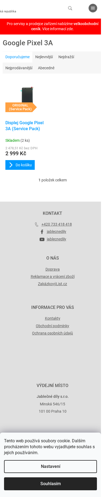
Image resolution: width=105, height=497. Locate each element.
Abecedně (46, 68)
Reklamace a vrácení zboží (53, 276)
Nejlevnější (44, 57)
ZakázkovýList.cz (52, 284)
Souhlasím (50, 483)
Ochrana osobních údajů (52, 333)
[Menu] (93, 8)
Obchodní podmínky (52, 326)
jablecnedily (56, 231)
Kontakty (52, 318)
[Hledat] (70, 8)
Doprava (53, 269)
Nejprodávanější (18, 68)
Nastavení (50, 466)
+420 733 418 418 (56, 224)
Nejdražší (66, 57)
